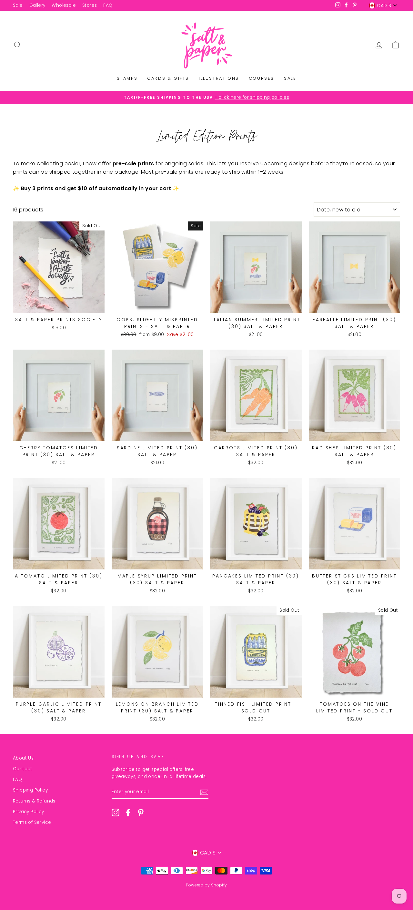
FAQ (107, 5)
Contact (22, 769)
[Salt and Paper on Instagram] (115, 812)
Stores (89, 5)
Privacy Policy (28, 812)
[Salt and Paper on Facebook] (128, 812)
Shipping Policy (30, 790)
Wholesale (64, 5)
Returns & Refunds (34, 801)
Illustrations (219, 78)
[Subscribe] (204, 792)
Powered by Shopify (206, 885)
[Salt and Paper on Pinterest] (141, 812)
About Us (23, 758)
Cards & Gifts (168, 78)
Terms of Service (32, 822)
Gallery (37, 5)
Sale (18, 5)
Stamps (127, 78)
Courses (261, 78)
